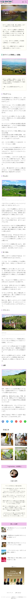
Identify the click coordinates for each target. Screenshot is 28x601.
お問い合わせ (18, 592)
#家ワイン (14, 566)
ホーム (3, 6)
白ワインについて (9, 6)
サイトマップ (10, 592)
